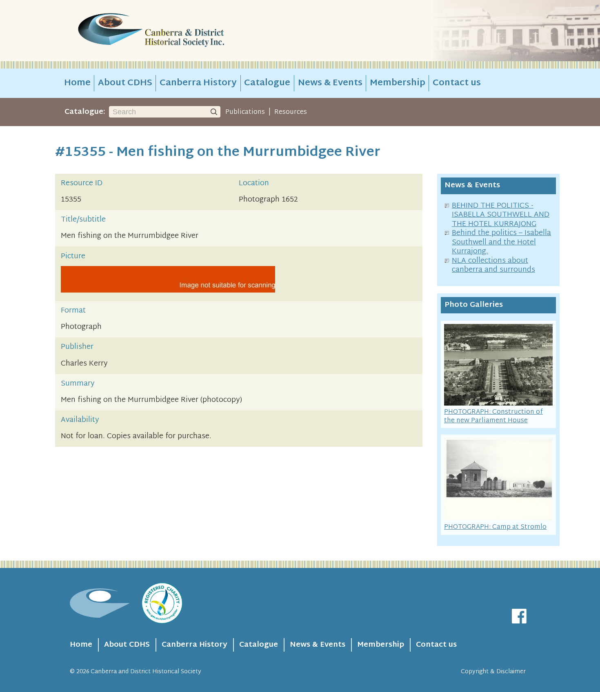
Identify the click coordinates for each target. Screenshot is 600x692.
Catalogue (267, 83)
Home (77, 83)
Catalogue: (84, 112)
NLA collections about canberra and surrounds (493, 265)
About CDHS (125, 83)
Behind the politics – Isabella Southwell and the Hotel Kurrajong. (501, 242)
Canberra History (198, 83)
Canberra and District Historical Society (146, 671)
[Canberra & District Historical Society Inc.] (180, 31)
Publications (245, 112)
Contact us (457, 83)
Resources (290, 112)
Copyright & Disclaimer (493, 671)
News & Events (330, 83)
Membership (397, 83)
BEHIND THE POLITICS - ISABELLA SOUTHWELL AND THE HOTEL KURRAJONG (500, 215)
